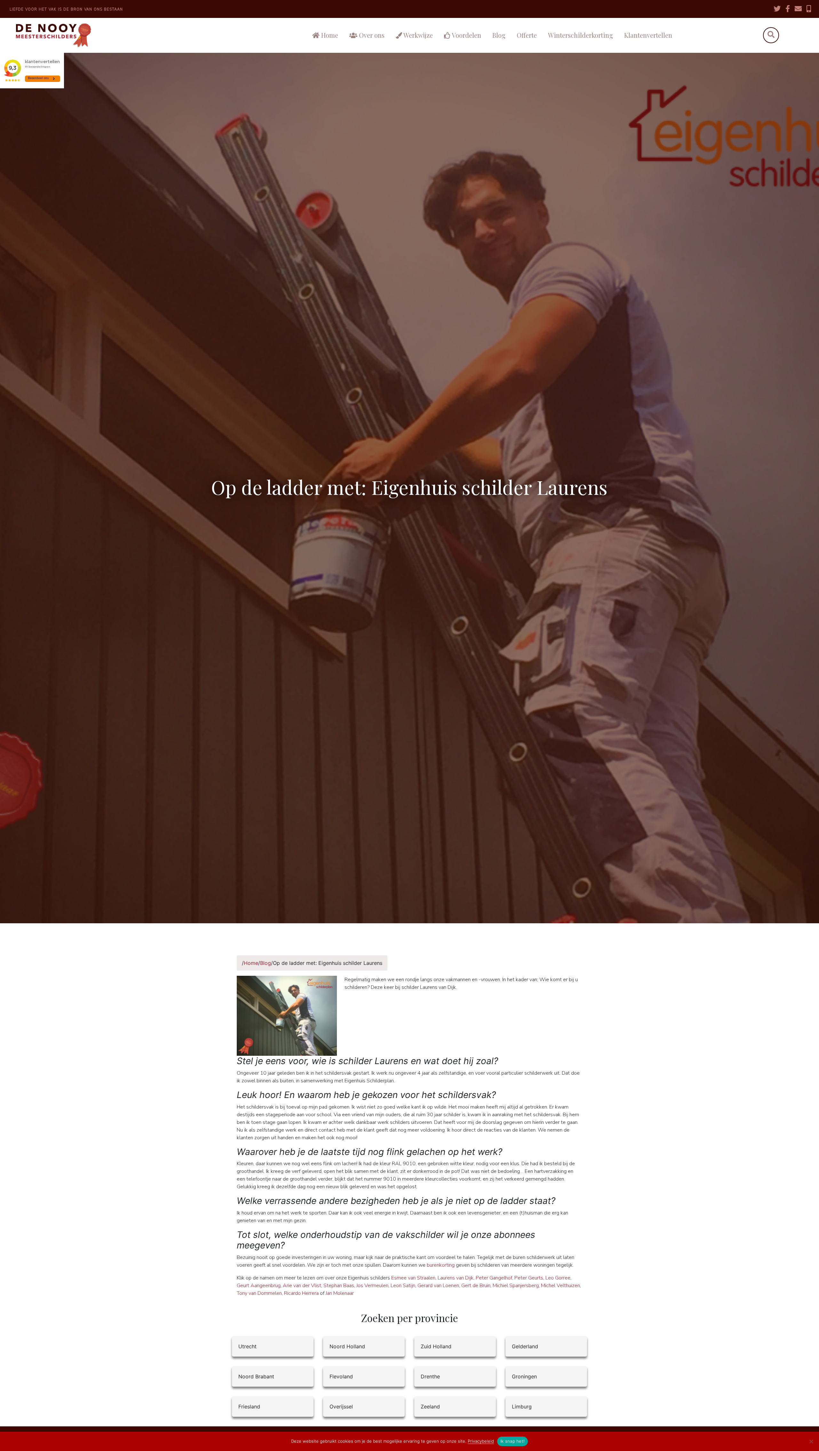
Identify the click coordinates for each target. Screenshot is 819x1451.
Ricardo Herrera (301, 1293)
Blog (498, 35)
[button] (770, 35)
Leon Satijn (403, 1285)
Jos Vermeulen (372, 1285)
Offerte (527, 35)
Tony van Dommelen (259, 1293)
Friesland (249, 1406)
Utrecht (247, 1346)
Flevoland (341, 1376)
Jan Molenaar (340, 1293)
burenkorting (441, 1265)
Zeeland (430, 1406)
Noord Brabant (256, 1376)
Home (329, 35)
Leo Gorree (557, 1277)
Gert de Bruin (475, 1285)
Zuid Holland (436, 1346)
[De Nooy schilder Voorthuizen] (98, 35)
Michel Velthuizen (560, 1285)
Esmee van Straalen (413, 1277)
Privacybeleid (481, 1441)
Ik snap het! (512, 1441)
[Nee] (811, 1441)
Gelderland (525, 1346)
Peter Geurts (528, 1277)
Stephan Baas (338, 1285)
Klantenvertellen (648, 35)
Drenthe (430, 1376)
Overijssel (341, 1406)
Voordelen (465, 35)
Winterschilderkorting (580, 35)
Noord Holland (347, 1346)
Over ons (371, 35)
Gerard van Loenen (438, 1285)
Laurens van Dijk (455, 1277)
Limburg (522, 1406)
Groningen (524, 1376)
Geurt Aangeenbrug (259, 1285)
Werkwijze (417, 35)
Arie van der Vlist (302, 1285)
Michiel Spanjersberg (516, 1285)
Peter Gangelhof (494, 1277)
